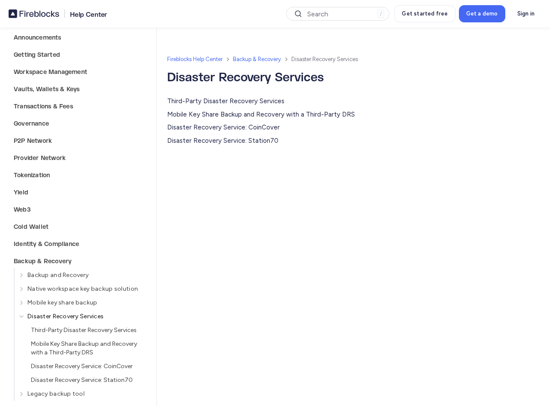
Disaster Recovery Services (66, 316)
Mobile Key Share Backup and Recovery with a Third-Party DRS (84, 348)
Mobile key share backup (62, 302)
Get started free (425, 13)
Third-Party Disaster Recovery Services (84, 330)
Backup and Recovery (58, 275)
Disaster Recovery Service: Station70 (82, 380)
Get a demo (482, 13)
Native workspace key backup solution (83, 288)
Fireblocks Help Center (195, 59)
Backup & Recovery (257, 59)
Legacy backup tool (56, 393)
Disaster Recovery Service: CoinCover (82, 366)
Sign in (526, 13)
